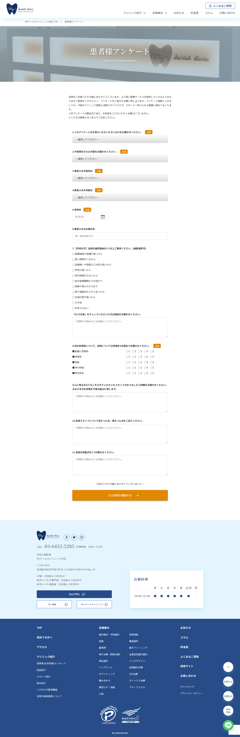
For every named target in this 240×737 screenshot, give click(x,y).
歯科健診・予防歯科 (109, 634)
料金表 (184, 647)
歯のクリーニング (138, 647)
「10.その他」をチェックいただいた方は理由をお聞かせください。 (107, 314)
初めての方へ (44, 637)
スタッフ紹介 (43, 676)
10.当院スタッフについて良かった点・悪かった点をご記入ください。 (108, 420)
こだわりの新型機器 (47, 689)
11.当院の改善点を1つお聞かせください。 (94, 452)
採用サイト (186, 666)
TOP (39, 628)
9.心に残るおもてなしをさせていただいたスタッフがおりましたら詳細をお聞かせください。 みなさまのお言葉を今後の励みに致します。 (120, 387)
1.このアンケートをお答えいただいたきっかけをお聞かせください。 (111, 132)
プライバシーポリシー (191, 693)
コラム (184, 637)
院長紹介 (41, 670)
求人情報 (52, 604)
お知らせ (185, 628)
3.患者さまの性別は (86, 170)
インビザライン (137, 660)
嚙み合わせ (104, 680)
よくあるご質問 (189, 657)
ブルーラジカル (137, 687)
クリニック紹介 (46, 657)
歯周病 (102, 647)
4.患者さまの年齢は (86, 190)
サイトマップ (187, 686)
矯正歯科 (103, 660)
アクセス (42, 647)
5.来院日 (80, 209)
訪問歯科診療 (136, 667)
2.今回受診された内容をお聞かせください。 (99, 151)
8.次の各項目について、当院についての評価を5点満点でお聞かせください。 (115, 345)
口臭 (101, 693)
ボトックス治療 (137, 680)
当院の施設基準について (49, 696)
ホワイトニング (107, 674)
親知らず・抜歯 (107, 687)
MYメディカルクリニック (92, 604)
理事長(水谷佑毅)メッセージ (51, 663)
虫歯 (101, 641)
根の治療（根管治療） (110, 654)
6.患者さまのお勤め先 (83, 229)
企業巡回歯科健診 (138, 654)
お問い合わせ (188, 676)
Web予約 (74, 594)
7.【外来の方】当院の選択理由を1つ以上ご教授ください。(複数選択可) (109, 248)
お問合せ (228, 696)
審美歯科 (133, 641)
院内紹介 (41, 683)
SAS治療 (133, 674)
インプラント (106, 667)
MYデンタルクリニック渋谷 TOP (41, 21)
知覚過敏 (133, 634)
